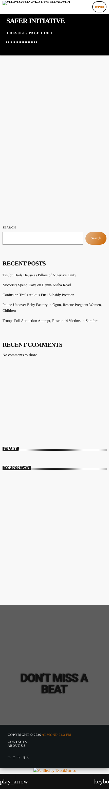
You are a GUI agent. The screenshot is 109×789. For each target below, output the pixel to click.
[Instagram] (24, 757)
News (13, 143)
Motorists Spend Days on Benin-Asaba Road (37, 285)
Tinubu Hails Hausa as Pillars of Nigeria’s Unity (39, 275)
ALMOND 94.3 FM (56, 735)
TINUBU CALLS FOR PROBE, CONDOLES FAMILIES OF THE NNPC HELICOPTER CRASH (62, 529)
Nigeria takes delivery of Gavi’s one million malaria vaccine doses (64, 574)
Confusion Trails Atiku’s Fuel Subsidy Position (38, 295)
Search (9, 227)
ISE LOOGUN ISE (26, 416)
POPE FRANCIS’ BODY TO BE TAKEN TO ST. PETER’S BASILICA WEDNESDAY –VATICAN (61, 507)
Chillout (15, 408)
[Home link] (36, 7)
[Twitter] (14, 757)
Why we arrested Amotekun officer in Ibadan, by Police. (55, 485)
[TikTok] (19, 757)
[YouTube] (9, 757)
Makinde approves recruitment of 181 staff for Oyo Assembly (63, 551)
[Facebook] (28, 757)
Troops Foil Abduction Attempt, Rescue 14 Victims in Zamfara (50, 321)
